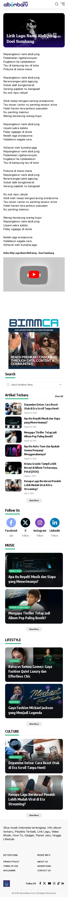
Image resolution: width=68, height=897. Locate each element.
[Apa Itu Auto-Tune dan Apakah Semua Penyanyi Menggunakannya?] (13, 450)
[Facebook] (11, 528)
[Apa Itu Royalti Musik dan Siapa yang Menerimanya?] (13, 423)
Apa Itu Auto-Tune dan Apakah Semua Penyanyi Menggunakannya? (41, 450)
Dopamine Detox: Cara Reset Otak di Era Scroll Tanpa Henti (33, 765)
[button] (56, 4)
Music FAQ (15, 571)
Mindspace (15, 757)
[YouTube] (49, 883)
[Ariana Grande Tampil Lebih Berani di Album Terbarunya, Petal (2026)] (13, 468)
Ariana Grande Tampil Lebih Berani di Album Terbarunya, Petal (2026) (41, 467)
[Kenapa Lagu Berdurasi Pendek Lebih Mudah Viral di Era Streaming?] (13, 485)
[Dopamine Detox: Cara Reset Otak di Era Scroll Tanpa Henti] (13, 409)
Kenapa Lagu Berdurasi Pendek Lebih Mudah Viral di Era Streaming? (42, 485)
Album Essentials (19, 607)
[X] (25, 528)
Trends (14, 789)
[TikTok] (58, 883)
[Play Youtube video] (34, 274)
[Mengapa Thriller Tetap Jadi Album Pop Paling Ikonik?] (13, 436)
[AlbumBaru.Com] (15, 4)
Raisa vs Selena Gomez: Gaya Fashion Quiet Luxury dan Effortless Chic (30, 671)
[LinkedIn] (55, 528)
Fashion (14, 661)
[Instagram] (40, 528)
